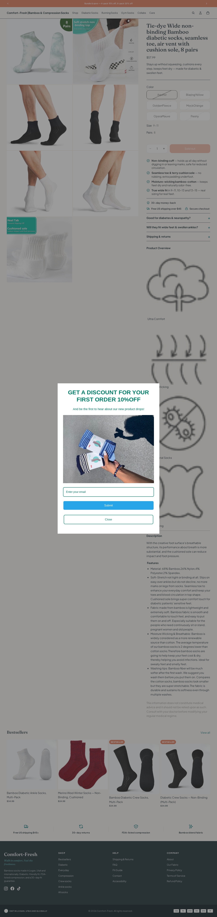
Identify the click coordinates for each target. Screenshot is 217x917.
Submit (108, 505)
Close (108, 519)
